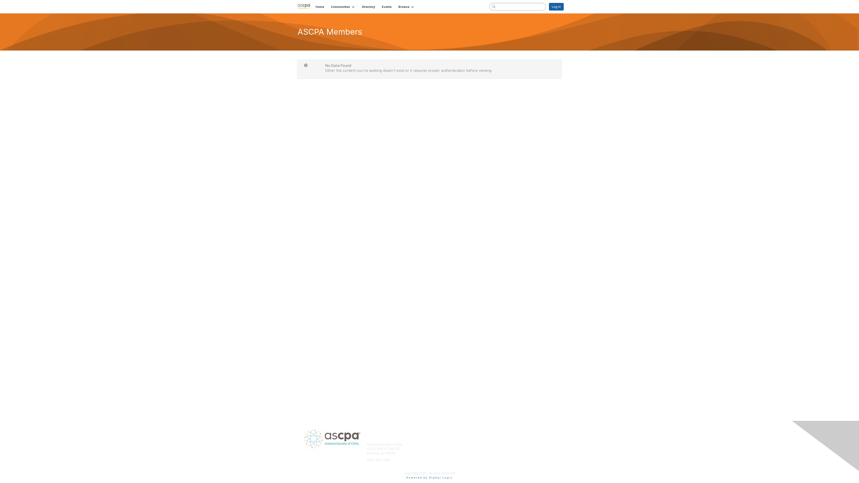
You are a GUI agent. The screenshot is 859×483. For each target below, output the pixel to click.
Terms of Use (506, 449)
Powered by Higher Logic (429, 477)
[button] (343, 6)
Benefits (437, 449)
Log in (556, 6)
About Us (502, 444)
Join (434, 444)
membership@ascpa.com (385, 466)
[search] (494, 6)
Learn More (439, 453)
